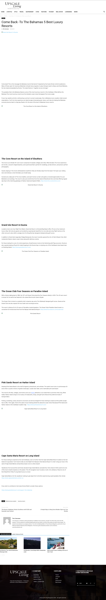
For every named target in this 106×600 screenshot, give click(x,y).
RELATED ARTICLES (5, 534)
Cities (37, 11)
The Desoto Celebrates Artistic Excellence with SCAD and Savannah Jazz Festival (17, 510)
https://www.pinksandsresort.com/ (36, 404)
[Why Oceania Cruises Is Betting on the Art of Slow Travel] (58, 543)
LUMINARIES (68, 11)
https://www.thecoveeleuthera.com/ (50, 181)
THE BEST (51, 11)
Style (56, 578)
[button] (104, 12)
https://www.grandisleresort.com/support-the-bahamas (17, 490)
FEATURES (44, 11)
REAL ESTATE (59, 11)
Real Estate (58, 582)
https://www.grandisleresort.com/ (21, 247)
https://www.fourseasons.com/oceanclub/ (52, 309)
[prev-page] (1, 555)
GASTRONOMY (30, 11)
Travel (57, 574)
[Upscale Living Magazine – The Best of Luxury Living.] (19, 573)
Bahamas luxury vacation (11, 501)
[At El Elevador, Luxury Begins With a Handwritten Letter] (35, 543)
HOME (2, 11)
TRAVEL (22, 11)
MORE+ (76, 11)
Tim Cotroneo (6, 29)
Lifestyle (57, 576)
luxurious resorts (21, 501)
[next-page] (3, 555)
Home (1, 16)
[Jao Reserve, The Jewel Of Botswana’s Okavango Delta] (11, 543)
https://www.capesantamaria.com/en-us (12, 478)
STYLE (15, 11)
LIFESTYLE (9, 11)
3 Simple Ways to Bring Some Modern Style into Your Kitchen (54, 510)
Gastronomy (58, 580)
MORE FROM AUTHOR (17, 534)
